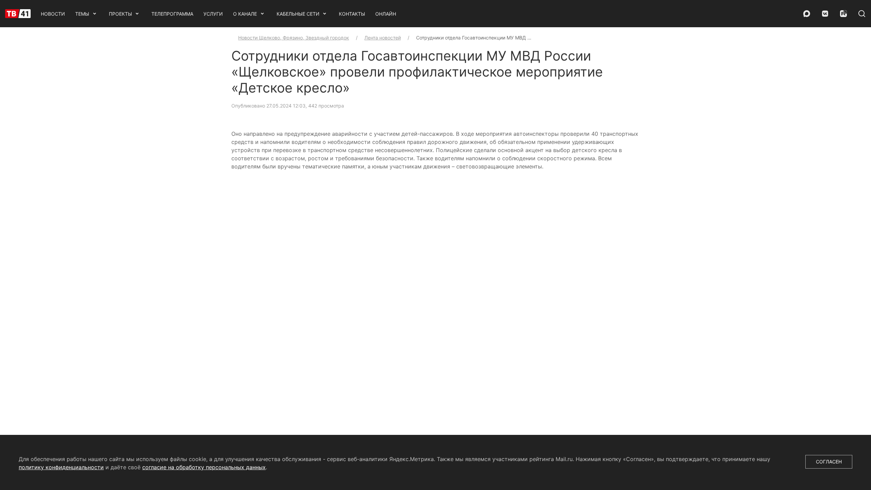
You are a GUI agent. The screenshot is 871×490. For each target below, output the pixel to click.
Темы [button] (82, 14)
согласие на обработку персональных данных (204, 467)
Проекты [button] (120, 14)
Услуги (213, 14)
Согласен (829, 461)
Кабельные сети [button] (298, 14)
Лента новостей (382, 37)
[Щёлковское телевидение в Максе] (807, 13)
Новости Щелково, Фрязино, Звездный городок (293, 37)
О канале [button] (245, 14)
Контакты (352, 14)
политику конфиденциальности (61, 467)
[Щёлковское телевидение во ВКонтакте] (825, 13)
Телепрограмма (172, 14)
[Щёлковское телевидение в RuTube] (843, 13)
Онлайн (385, 14)
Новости (53, 14)
